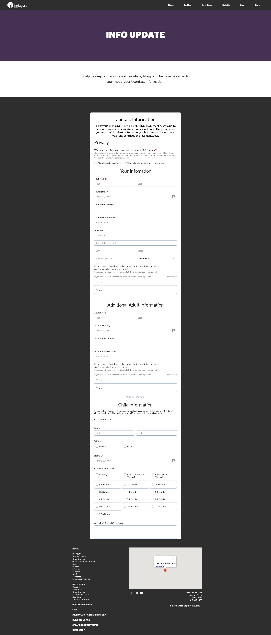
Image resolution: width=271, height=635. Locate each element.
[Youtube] (141, 622)
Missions (76, 598)
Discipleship (77, 619)
